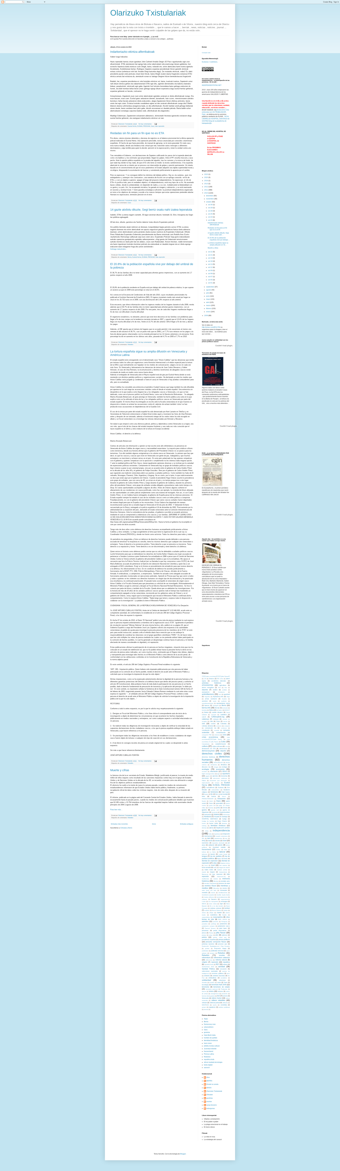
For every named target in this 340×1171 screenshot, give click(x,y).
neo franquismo (213, 901)
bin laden (219, 710)
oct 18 (210, 261)
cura (226, 746)
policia (204, 937)
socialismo (224, 978)
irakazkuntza (218, 838)
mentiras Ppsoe (210, 886)
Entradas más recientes (119, 824)
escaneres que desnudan (218, 780)
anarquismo (205, 692)
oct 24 (210, 217)
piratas (204, 935)
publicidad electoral (217, 950)
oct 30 (210, 205)
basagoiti (215, 705)
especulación (206, 782)
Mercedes (216, 888)
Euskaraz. (205, 62)
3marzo (211, 678)
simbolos (207, 975)
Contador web (206, 52)
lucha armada (206, 867)
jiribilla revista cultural (212, 1046)
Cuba (223, 741)
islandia (217, 840)
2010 (206, 193)
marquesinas (223, 872)
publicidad (205, 950)
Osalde (224, 915)
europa (217, 782)
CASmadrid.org (217, 717)
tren (218, 996)
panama (215, 921)
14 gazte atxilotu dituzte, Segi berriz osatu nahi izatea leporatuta (151, 209)
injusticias (217, 834)
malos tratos (209, 869)
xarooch (207, 1067)
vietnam (204, 1002)
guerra (204, 810)
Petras (211, 933)
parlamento (223, 924)
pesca (204, 933)
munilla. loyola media (223, 895)
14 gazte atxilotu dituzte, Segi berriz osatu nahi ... (218, 234)
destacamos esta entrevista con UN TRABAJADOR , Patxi (215, 112)
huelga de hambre (208, 821)
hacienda (214, 812)
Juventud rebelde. (219, 847)
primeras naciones (208, 944)
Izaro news (208, 1043)
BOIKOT (227, 710)
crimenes (217, 735)
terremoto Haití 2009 (218, 985)
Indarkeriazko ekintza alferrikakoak (132, 51)
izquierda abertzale (218, 843)
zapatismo (212, 1007)
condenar (224, 728)
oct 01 (210, 283)
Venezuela (205, 998)
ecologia (224, 767)
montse (209, 1101)
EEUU (224, 771)
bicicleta (204, 710)
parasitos (204, 924)
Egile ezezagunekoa (208, 773)
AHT (219, 687)
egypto (207, 776)
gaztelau (210, 1098)
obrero (204, 912)
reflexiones (209, 960)
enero (208, 312)
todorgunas (211, 1108)
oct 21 (210, 255)
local (213, 865)
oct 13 (210, 264)
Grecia (225, 807)
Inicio (154, 824)
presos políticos (224, 939)
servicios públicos (218, 973)
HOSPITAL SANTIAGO (210, 819)
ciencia (225, 721)
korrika (218, 849)
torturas (220, 991)
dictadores (214, 764)
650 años (220, 678)
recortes (222, 955)
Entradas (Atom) (126, 828)
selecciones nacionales (210, 971)
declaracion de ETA (209, 748)
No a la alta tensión (216, 906)
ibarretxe (224, 823)
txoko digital (208, 1065)
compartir (227, 726)
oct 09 (210, 270)
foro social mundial (221, 794)
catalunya (205, 719)
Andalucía (221, 692)
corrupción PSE (207, 735)
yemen (204, 1007)
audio (214, 701)
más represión (159, 126)
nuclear (227, 908)
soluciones (222, 980)
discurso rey (206, 767)
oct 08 (210, 273)
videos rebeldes (218, 1000)
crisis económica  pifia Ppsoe (216, 676)
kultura (204, 852)
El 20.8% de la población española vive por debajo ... (219, 239)
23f (205, 678)
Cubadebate (206, 744)
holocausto (226, 814)
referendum (206, 958)
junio (208, 296)
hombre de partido (210, 1038)
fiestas (206, 794)
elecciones (205, 778)
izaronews (205, 843)
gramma (207, 1032)
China (218, 721)
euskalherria (210, 787)
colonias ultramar (207, 726)
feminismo (214, 792)
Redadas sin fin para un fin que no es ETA (137, 133)
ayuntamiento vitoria (223, 703)
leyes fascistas (222, 858)
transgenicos (215, 993)
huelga (224, 819)
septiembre (210, 287)
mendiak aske (225, 881)
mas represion (217, 874)
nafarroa (204, 899)
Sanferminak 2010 (208, 966)
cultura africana (217, 746)
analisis (215, 690)
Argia (228, 696)
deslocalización (218, 762)
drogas (216, 767)
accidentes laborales (218, 681)
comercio (219, 726)
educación (214, 771)
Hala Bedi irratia (210, 1035)
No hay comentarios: (145, 124)
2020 (206, 177)
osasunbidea (206, 917)
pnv (217, 935)
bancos (207, 705)
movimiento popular (208, 895)
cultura (205, 746)
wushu (215, 1005)
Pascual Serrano (210, 928)
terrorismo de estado (221, 987)
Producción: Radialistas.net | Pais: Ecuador (216, 946)
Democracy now (210, 1024)
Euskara (221, 787)
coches (213, 723)
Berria (129, 257)
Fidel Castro (226, 792)
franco (224, 796)
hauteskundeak (225, 812)
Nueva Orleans (216, 910)
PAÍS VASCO (222, 919)
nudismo (206, 910)
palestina (205, 921)
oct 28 (210, 211)
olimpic (211, 912)
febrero (209, 308)
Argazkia (207, 696)
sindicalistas (212, 978)
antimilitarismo (208, 694)
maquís (212, 872)
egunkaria (226, 774)
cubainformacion (220, 744)
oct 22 (210, 252)
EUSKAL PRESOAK (143, 126)
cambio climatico (217, 712)
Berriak (217, 708)
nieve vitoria (213, 903)
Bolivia (206, 712)
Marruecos (205, 874)
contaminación (221, 732)
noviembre (210, 199)
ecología (205, 769)
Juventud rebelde (210, 1049)
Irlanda (210, 840)
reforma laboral (221, 960)
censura (215, 719)
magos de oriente (224, 867)
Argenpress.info (218, 696)
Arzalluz (224, 699)
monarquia (223, 890)
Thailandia (224, 989)
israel (224, 841)
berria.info (206, 708)
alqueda (205, 690)
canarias (213, 714)
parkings (213, 924)
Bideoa (211, 710)
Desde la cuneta (212, 1084)
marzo (208, 305)
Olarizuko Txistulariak (148, 12)
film (212, 794)
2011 (206, 190)
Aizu (225, 687)
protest (207, 948)
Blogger (183, 1154)
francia (213, 796)
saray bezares (212, 1105)
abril (208, 302)
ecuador (204, 771)
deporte (223, 751)
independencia (221, 830)
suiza (219, 982)
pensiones (205, 930)
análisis (224, 690)
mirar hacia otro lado (209, 890)
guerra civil (215, 810)
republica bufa (208, 964)
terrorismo (205, 987)
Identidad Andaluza (218, 826)
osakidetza (213, 915)
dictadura (224, 764)
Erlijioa (204, 780)
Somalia (204, 982)
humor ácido (213, 823)
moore (213, 892)
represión (214, 962)
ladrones (204, 854)
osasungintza (218, 917)
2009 (206, 315)
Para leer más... (116, 810)
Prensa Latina (209, 1054)
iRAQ (203, 840)
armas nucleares (211, 699)
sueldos (212, 982)
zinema (206, 1009)
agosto (208, 290)
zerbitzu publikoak (224, 1007)
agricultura (222, 685)
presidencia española (209, 939)
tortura (211, 991)
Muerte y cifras (119, 770)
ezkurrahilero (215, 790)
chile (211, 721)
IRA (203, 838)
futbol (211, 801)
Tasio (225, 982)
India (210, 834)
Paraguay (224, 921)
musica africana (209, 897)
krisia (225, 849)
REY (217, 964)
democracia (223, 748)
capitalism (223, 714)
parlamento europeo (208, 926)
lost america (223, 865)
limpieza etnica (225, 863)
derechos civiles (212, 753)
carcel (204, 717)
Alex (208, 1077)
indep (207, 831)
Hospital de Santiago (220, 816)
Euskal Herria (132, 126)
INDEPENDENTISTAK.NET (211, 85)
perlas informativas (220, 930)
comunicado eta (210, 728)
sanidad (221, 966)
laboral (222, 852)
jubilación (211, 845)
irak (208, 838)
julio (208, 293)
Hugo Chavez (222, 821)
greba (218, 807)
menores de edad (224, 883)
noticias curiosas (215, 908)
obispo (226, 910)
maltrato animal (222, 869)
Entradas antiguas (186, 824)
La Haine (213, 852)
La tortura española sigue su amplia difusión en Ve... (218, 244)
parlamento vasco (224, 926)
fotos (203, 796)
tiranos (204, 991)
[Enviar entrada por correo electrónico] (155, 124)
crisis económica (210, 737)
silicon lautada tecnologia (213, 1062)
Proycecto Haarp (220, 948)
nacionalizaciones (222, 897)
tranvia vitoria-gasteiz (208, 996)
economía (220, 769)
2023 (206, 174)
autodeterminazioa (207, 703)
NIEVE (204, 903)
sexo (228, 973)
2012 (206, 187)
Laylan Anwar (223, 854)
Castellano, (213, 62)
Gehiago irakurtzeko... (118, 249)
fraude (204, 801)
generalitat (219, 803)
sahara (225, 964)
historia (216, 814)
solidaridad (206, 980)
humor (204, 823)
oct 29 (210, 208)
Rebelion (130, 344)
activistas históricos (211, 683)
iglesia (211, 828)
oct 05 (210, 280)
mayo (208, 299)
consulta (216, 730)
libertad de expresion (210, 861)
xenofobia (224, 1005)
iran (226, 838)
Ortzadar (210, 1095)
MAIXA (209, 1088)
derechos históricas (208, 757)
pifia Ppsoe (221, 933)
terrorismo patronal (212, 989)
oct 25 (210, 214)
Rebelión (130, 763)
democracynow (208, 751)
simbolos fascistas (219, 975)
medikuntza (205, 879)
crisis (224, 735)
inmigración (226, 834)
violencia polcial (215, 1002)
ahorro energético (208, 687)
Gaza (211, 803)
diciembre (210, 196)
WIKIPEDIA (205, 1005)
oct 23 (210, 220)
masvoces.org (221, 876)
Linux (206, 865)
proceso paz (222, 944)
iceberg (204, 825)
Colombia (223, 723)
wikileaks (225, 1002)
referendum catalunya (222, 958)
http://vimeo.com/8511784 (211, 327)
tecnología (205, 984)
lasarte (213, 854)
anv (220, 694)
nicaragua (224, 901)
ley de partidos (216, 856)
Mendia (216, 881)
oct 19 (210, 258)
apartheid (227, 694)
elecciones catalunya (220, 778)
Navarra (213, 899)
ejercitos (215, 776)
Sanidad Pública (208, 969)
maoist (204, 872)
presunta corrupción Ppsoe (216, 942)
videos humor (217, 998)
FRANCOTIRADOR (207, 798)
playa (210, 935)
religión (204, 962)
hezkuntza (207, 814)
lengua (204, 856)
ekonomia (224, 776)
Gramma (210, 807)
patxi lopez (223, 928)
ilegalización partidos (223, 828)
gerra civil (212, 805)
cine (203, 724)
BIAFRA (209, 1081)
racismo (212, 953)
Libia (215, 863)
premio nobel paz (219, 937)
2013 (206, 184)
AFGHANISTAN (207, 685)
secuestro (223, 969)
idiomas (204, 828)
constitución (206, 730)
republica (226, 962)
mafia (215, 867)
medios (215, 879)
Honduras (207, 816)
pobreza (224, 935)
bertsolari (225, 708)
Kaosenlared (206, 849)
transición (225, 993)
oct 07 (210, 277)
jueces (220, 845)
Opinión (219, 912)
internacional (208, 836)
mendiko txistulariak (210, 883)
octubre (209, 202)
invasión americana (222, 836)
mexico (224, 888)
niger (221, 903)
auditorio (224, 701)
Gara (152, 126)
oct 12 (210, 267)
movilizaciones (222, 892)
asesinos (205, 701)
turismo (225, 996)
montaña (204, 892)
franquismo (222, 799)
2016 (206, 181)
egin (218, 773)
